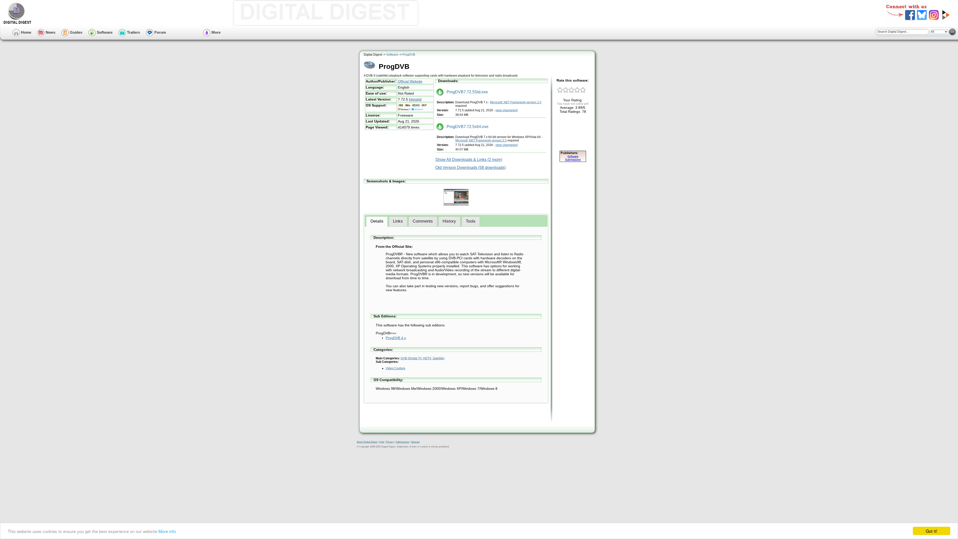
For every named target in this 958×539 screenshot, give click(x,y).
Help (381, 442)
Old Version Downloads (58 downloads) (470, 167)
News (50, 32)
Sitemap (415, 442)
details (415, 99)
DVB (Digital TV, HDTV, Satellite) (423, 358)
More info (167, 531)
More (216, 32)
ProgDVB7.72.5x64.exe (466, 127)
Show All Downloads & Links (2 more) (468, 159)
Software (104, 32)
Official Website (410, 81)
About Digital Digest (367, 442)
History (449, 221)
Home (25, 32)
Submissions (402, 442)
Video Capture (395, 368)
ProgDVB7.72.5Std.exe (466, 92)
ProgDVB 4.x (396, 338)
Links (398, 221)
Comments (423, 221)
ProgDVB (408, 54)
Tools (471, 221)
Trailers (133, 32)
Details (376, 221)
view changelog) (506, 110)
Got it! (931, 531)
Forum (159, 32)
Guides (75, 32)
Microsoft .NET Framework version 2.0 (515, 102)
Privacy (390, 442)
